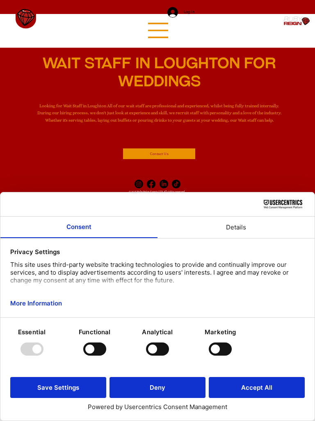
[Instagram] (139, 184)
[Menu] (158, 30)
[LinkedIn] (164, 184)
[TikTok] (176, 184)
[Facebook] (151, 184)
